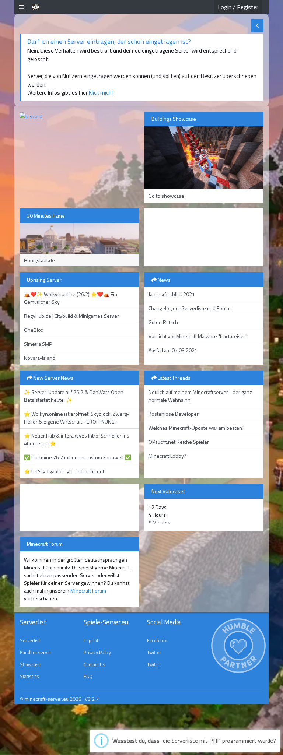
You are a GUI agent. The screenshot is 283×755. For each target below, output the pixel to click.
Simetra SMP (38, 344)
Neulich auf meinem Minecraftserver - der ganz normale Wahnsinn (200, 396)
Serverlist (30, 640)
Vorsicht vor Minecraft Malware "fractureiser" (198, 336)
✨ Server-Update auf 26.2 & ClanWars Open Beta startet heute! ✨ (73, 396)
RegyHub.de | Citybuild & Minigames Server (71, 316)
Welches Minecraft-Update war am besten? (197, 428)
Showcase (30, 664)
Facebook (157, 640)
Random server (36, 652)
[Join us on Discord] (31, 115)
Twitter (154, 652)
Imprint (91, 640)
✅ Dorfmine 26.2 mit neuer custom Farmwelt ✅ (77, 457)
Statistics (29, 676)
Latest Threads (174, 378)
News (164, 280)
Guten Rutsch (163, 322)
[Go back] (257, 25)
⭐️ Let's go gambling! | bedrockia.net (64, 471)
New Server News (53, 378)
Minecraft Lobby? (167, 456)
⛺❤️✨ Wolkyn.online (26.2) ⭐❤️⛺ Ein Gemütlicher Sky (70, 298)
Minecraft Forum (88, 590)
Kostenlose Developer (174, 414)
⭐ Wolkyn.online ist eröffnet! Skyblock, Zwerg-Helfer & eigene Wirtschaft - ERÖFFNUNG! (76, 417)
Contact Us (94, 664)
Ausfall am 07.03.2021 (173, 350)
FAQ (88, 676)
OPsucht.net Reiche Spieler (179, 442)
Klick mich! (101, 92)
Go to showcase (166, 196)
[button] (21, 7)
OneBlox (33, 330)
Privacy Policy (97, 652)
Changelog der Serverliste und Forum (190, 308)
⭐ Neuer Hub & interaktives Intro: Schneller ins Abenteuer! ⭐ (76, 439)
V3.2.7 (92, 699)
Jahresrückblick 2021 (172, 294)
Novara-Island (39, 358)
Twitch (153, 664)
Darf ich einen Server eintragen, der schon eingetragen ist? (109, 41)
